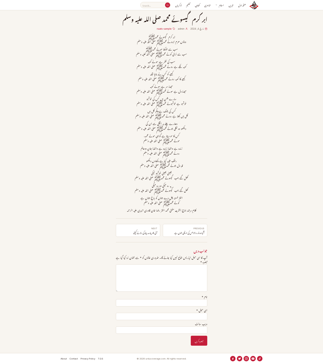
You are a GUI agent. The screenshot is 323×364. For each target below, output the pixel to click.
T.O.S (100, 358)
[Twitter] (239, 358)
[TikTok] (259, 358)
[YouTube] (253, 358)
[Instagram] (246, 358)
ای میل (201, 310)
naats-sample (164, 28)
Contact (73, 358)
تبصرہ (203, 262)
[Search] (167, 5)
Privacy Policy (88, 358)
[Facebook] (233, 358)
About (64, 358)
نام (204, 297)
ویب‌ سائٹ (201, 324)
